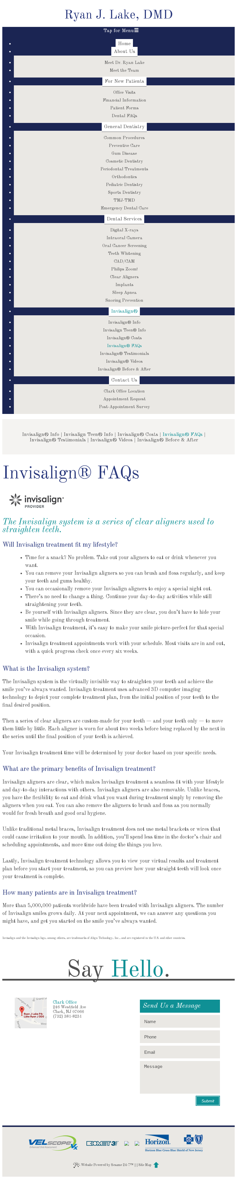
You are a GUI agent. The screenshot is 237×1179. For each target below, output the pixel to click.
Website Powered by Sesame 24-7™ (107, 1165)
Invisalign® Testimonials (57, 440)
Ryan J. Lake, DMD (118, 15)
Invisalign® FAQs (182, 434)
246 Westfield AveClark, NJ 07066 (69, 1009)
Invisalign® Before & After (167, 440)
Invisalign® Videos (111, 440)
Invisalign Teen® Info (88, 434)
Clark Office (65, 1002)
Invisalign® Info (40, 434)
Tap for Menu (118, 30)
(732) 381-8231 (67, 1016)
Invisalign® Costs (137, 434)
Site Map (144, 1165)
